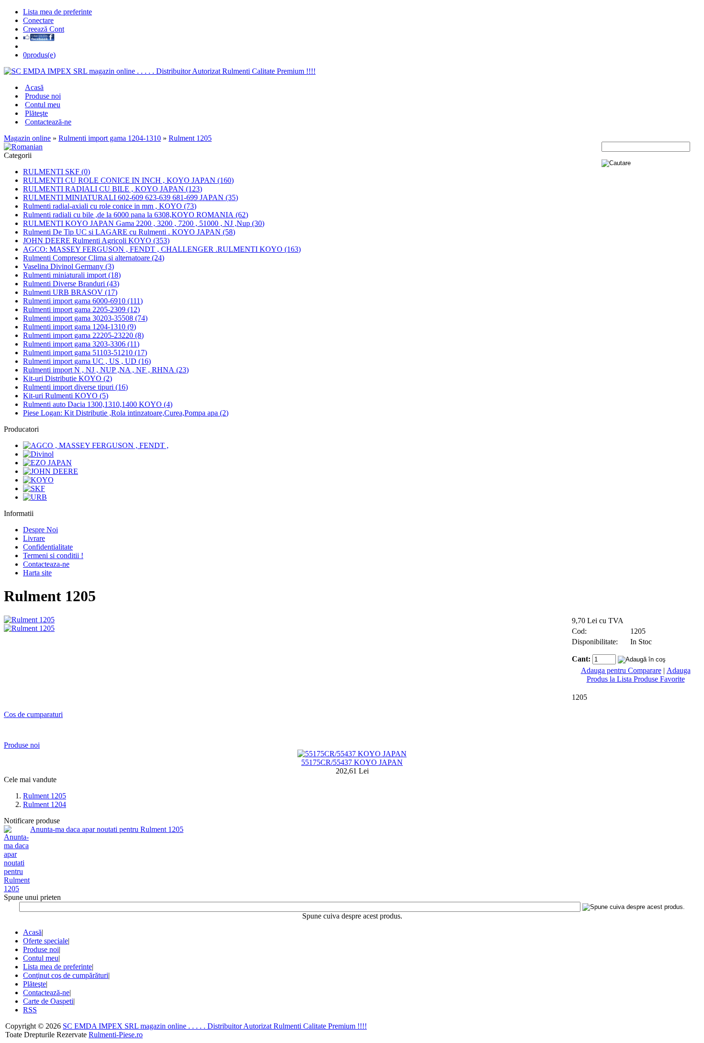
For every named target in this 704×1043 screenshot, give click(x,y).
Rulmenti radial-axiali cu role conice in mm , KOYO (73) (109, 206)
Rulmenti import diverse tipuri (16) (75, 387)
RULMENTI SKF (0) (56, 172)
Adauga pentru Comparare (621, 670)
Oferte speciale (45, 941)
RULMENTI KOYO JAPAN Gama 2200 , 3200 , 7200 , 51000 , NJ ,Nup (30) (143, 223)
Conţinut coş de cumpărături (65, 975)
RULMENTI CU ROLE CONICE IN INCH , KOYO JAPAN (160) (128, 180)
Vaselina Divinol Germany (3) (68, 266)
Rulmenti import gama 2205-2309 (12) (81, 309)
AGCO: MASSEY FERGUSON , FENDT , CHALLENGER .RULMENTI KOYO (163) (162, 249)
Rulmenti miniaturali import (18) (72, 275)
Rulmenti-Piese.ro (116, 1035)
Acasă (34, 87)
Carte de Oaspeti (48, 1001)
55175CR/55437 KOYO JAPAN (352, 762)
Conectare (38, 20)
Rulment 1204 (44, 804)
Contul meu (42, 105)
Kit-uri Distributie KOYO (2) (67, 378)
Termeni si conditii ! (53, 555)
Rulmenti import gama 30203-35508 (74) (85, 318)
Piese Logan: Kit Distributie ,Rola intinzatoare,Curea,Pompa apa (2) (125, 413)
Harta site (37, 573)
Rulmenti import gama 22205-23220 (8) (83, 335)
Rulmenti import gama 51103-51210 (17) (85, 352)
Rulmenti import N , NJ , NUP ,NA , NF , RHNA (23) (106, 370)
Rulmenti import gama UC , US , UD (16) (87, 361)
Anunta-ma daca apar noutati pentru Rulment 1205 (106, 829)
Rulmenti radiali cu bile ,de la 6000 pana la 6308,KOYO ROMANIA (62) (135, 215)
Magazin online (27, 138)
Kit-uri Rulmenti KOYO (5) (65, 396)
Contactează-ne (48, 122)
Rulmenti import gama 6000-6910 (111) (83, 301)
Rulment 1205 (190, 138)
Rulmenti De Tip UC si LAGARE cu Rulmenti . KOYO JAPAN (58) (129, 232)
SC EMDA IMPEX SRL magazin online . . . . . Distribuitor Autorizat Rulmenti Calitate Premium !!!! (215, 1026)
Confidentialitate (48, 547)
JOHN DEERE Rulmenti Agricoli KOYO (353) (96, 240)
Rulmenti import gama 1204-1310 (109, 138)
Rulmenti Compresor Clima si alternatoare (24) (93, 258)
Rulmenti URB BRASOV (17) (70, 292)
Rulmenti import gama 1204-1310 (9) (79, 327)
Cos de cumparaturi (33, 714)
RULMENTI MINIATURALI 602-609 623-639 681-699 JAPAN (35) (130, 197)
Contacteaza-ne (46, 564)
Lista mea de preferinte (57, 12)
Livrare (34, 538)
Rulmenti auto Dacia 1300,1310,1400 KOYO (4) (97, 404)
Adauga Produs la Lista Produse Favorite (639, 674)
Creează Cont (43, 29)
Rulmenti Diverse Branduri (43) (71, 284)
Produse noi (43, 96)
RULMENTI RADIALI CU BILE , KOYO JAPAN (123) (112, 189)
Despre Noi (40, 530)
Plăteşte (36, 113)
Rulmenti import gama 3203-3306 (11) (81, 344)
